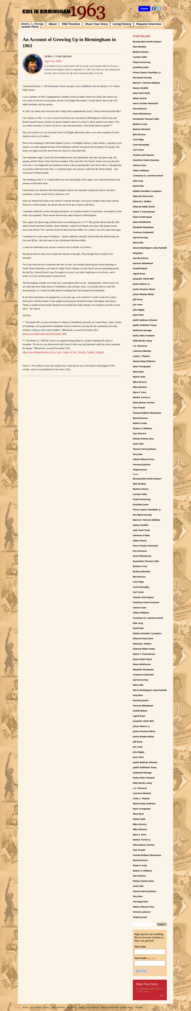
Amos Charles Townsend (145, 103)
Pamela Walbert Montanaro (147, 412)
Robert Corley (140, 423)
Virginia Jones (140, 469)
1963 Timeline (71, 24)
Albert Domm (140, 98)
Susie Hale (138, 443)
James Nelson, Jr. (141, 283)
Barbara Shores (140, 51)
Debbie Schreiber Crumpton (147, 191)
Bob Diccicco (139, 134)
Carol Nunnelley (141, 144)
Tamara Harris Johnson (144, 449)
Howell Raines (140, 268)
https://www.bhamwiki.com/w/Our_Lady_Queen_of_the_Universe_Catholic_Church (63, 352)
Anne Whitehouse (142, 113)
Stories (39, 24)
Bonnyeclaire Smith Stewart (147, 41)
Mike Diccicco (140, 382)
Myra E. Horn (139, 392)
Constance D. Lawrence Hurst (148, 175)
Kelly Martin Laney (142, 340)
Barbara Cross (140, 124)
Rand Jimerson (140, 418)
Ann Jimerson (140, 108)
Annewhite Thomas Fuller (146, 118)
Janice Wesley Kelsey (143, 294)
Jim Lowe (137, 304)
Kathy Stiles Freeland (143, 335)
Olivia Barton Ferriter (144, 402)
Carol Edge (138, 139)
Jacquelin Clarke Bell (143, 278)
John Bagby (138, 309)
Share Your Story (96, 24)
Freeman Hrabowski (143, 232)
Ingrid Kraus (139, 273)
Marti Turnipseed (141, 366)
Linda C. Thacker (141, 356)
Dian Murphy (139, 46)
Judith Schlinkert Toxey (145, 325)
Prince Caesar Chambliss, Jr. (147, 72)
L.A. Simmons (140, 345)
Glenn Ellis (138, 242)
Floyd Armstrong (141, 62)
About (53, 24)
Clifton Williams (141, 170)
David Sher (138, 185)
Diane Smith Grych (142, 216)
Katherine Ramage (142, 330)
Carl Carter (138, 149)
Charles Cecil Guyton (143, 155)
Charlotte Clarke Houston (146, 160)
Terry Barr (138, 454)
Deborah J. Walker (142, 201)
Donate (144, 8)
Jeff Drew (137, 299)
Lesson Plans (30, 27)
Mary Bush (138, 371)
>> (162, 995)
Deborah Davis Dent (143, 196)
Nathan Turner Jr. (142, 397)
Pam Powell (139, 407)
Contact (139, 1007)
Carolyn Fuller (140, 57)
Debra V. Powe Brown (58, 56)
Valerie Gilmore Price (143, 459)
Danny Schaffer (140, 88)
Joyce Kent (138, 314)
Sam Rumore (139, 433)
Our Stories (35, 1007)
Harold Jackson (140, 258)
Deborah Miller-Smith (144, 206)
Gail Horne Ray (140, 237)
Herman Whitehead (143, 263)
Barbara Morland (141, 129)
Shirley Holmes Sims (143, 438)
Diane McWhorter (142, 222)
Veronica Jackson (141, 464)
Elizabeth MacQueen (143, 227)
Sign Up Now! (141, 971)
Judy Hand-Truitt (141, 93)
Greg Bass (138, 253)
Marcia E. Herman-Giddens (146, 82)
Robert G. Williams (142, 428)
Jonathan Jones (140, 67)
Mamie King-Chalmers (144, 361)
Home (25, 24)
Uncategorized (140, 901)
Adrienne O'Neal (141, 535)
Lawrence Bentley (142, 350)
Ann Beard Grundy (142, 77)
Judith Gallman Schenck (145, 320)
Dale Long (138, 180)
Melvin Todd (139, 376)
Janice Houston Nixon (144, 289)
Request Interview (148, 24)
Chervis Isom (139, 165)
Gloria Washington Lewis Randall (150, 247)
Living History (122, 24)
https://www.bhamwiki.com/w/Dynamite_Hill (44, 333)
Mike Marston (140, 387)
